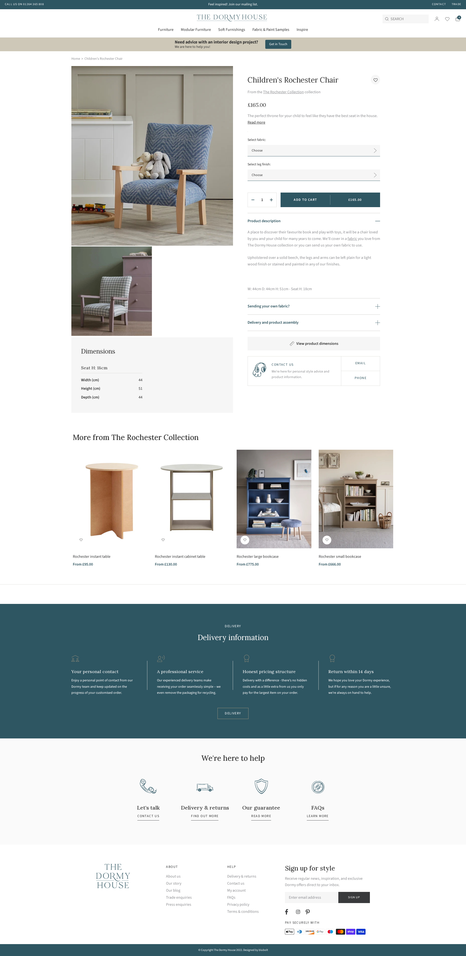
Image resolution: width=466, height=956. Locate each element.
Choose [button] (257, 150)
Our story (173, 883)
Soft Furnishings (231, 29)
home (75, 59)
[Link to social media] (287, 912)
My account (236, 890)
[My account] (437, 19)
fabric (352, 238)
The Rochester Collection (283, 92)
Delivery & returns (241, 876)
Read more (256, 122)
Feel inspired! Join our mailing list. (233, 4)
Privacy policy (238, 904)
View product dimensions (317, 343)
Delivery (233, 713)
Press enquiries (178, 904)
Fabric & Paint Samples (270, 29)
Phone (360, 378)
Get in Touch (278, 44)
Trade (456, 4)
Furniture (166, 29)
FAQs (231, 897)
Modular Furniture (196, 29)
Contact (439, 4)
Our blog (173, 890)
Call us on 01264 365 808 (24, 4)
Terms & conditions (243, 911)
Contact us (235, 883)
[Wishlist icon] (444, 19)
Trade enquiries (179, 897)
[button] (375, 80)
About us (173, 876)
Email (360, 363)
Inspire (302, 29)
